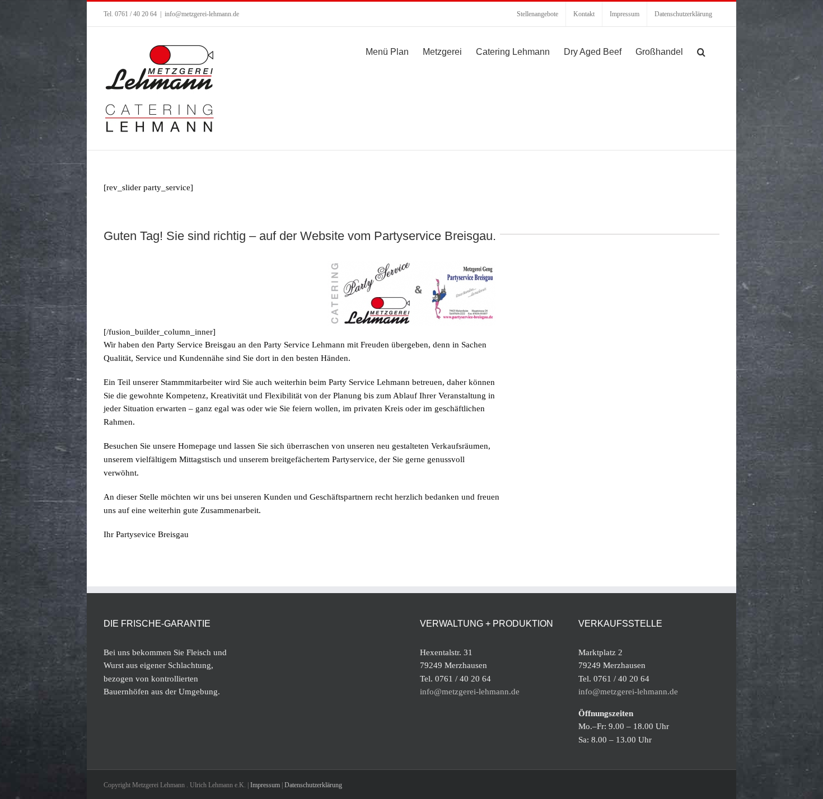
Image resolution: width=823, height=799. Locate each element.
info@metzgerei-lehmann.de (202, 14)
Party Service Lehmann (304, 344)
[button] (701, 51)
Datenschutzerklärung (313, 785)
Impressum (265, 785)
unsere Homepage (184, 445)
